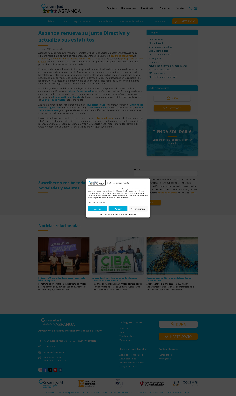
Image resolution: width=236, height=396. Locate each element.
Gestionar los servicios (97, 202)
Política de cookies (106, 214)
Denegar (118, 209)
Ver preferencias (138, 209)
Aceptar (97, 209)
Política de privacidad (120, 214)
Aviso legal (132, 214)
